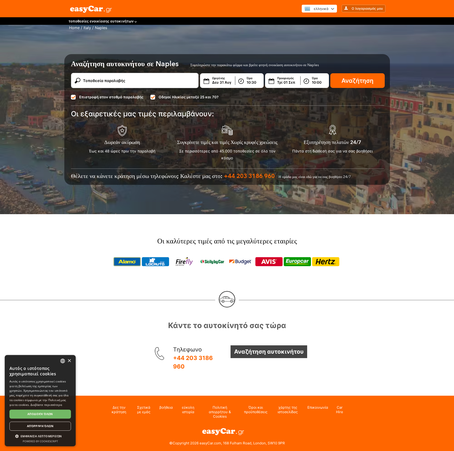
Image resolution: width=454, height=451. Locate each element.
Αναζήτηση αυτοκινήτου (269, 351)
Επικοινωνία (317, 407)
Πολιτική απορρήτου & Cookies (220, 412)
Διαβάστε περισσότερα (46, 405)
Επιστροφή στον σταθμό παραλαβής (111, 97)
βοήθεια (166, 407)
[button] (40, 436)
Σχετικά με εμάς (143, 409)
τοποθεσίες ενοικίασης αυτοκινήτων (101, 21)
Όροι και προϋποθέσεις (255, 409)
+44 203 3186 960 (193, 362)
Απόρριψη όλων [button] (40, 426)
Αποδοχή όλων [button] (40, 414)
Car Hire (339, 409)
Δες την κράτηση (119, 409)
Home (74, 27)
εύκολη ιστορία (188, 409)
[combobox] (62, 361)
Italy (87, 27)
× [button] (69, 361)
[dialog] (40, 400)
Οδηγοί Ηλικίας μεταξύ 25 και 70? (188, 97)
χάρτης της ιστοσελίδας (288, 409)
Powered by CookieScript (40, 441)
